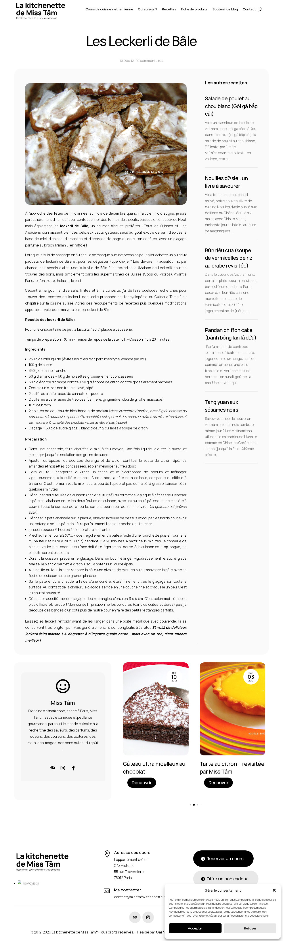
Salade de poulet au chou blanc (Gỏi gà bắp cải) (231, 106)
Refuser (250, 928)
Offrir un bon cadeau (228, 879)
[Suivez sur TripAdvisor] (52, 768)
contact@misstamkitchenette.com (142, 896)
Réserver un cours (225, 858)
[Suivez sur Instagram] (62, 768)
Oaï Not (163, 932)
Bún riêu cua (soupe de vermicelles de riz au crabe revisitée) (228, 258)
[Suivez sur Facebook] (73, 768)
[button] (274, 890)
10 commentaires (149, 60)
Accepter (195, 928)
